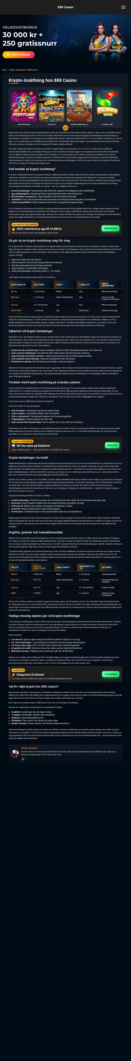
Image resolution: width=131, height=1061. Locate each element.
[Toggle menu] (123, 7)
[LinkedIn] (23, 759)
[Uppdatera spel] (65, 127)
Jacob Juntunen (29, 748)
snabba (16, 141)
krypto (113, 138)
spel (76, 431)
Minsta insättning (39, 567)
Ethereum (89, 149)
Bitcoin (81, 149)
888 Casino (65, 7)
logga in (99, 472)
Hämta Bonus (110, 228)
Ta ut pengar (111, 674)
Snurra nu (112, 445)
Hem (4, 70)
